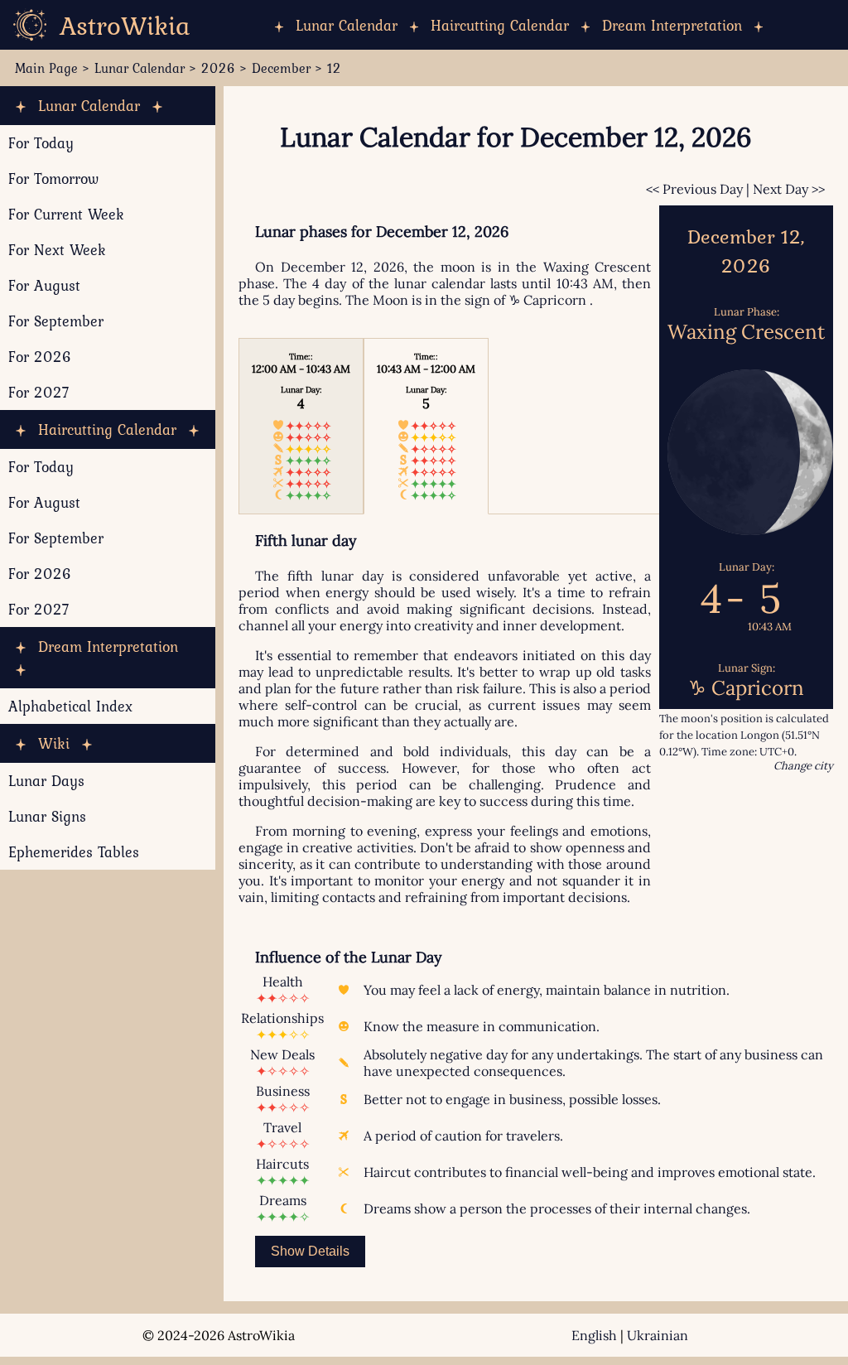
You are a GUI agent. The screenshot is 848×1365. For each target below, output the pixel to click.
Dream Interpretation (672, 25)
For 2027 (39, 392)
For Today (41, 143)
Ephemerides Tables (73, 852)
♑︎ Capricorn (547, 300)
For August (44, 285)
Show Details (310, 1251)
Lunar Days (46, 780)
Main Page (46, 68)
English (594, 1335)
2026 (218, 68)
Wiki (54, 743)
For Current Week (66, 214)
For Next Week (57, 250)
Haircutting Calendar (500, 25)
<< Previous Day (694, 189)
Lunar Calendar (346, 25)
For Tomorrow (53, 178)
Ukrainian (657, 1335)
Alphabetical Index (70, 706)
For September (56, 321)
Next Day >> (789, 189)
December (281, 68)
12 (334, 68)
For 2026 (40, 356)
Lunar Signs (47, 816)
